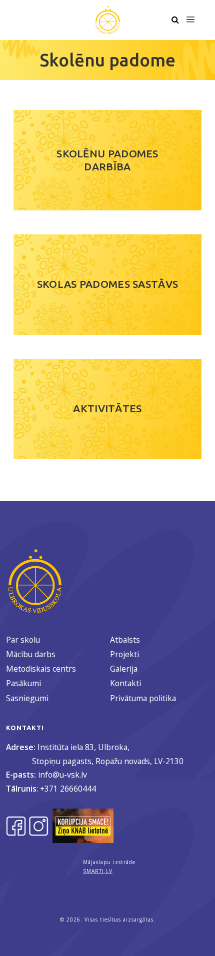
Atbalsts (125, 639)
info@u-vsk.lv (62, 774)
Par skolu (23, 639)
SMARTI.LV (97, 871)
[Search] (175, 19)
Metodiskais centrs (41, 668)
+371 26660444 (68, 788)
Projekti (124, 654)
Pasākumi (23, 683)
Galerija (124, 668)
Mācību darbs (31, 654)
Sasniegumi (27, 698)
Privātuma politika (143, 698)
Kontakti (125, 683)
